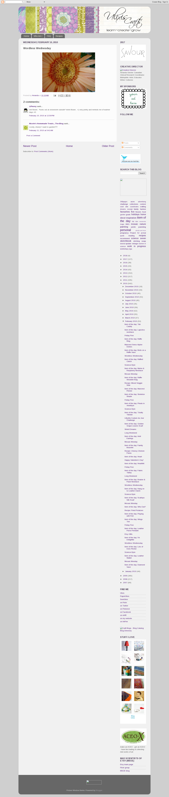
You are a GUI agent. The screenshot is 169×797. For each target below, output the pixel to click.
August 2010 (130, 300)
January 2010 (131, 571)
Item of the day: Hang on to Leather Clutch (134, 490)
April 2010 (129, 314)
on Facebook (125, 612)
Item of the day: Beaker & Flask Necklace (135, 481)
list (133, 221)
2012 (125, 276)
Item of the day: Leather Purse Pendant (134, 529)
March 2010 (130, 318)
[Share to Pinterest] (69, 95)
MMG (128, 224)
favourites (125, 212)
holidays (135, 214)
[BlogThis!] (62, 95)
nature (143, 224)
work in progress (136, 246)
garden (122, 215)
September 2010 (132, 297)
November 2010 (132, 290)
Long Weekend (131, 433)
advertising (142, 202)
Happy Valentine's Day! (134, 460)
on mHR (123, 615)
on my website (126, 618)
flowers (138, 212)
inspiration (131, 218)
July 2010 (129, 304)
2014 (125, 270)
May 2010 (129, 311)
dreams (123, 209)
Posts (125, 143)
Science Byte (130, 365)
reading (131, 236)
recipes (142, 235)
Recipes (59, 36)
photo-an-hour (141, 230)
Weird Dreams (130, 429)
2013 (125, 273)
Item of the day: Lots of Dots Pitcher (134, 548)
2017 (125, 259)
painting (124, 227)
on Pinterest (125, 609)
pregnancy (124, 233)
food (144, 212)
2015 (125, 266)
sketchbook (125, 241)
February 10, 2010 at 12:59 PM (41, 116)
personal (125, 230)
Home (26, 36)
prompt (143, 233)
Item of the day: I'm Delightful (132, 539)
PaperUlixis (124, 596)
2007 (125, 583)
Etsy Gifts (128, 534)
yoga (130, 249)
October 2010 (131, 293)
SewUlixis (124, 599)
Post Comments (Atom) (43, 151)
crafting (143, 207)
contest (143, 204)
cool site (124, 207)
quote (122, 236)
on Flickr (123, 603)
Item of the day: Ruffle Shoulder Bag (133, 379)
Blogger (99, 790)
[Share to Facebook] (67, 95)
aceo (133, 202)
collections (134, 204)
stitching (136, 241)
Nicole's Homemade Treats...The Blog (46, 124)
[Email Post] (55, 95)
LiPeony (32, 106)
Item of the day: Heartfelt (134, 463)
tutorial (122, 244)
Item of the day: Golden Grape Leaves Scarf (134, 425)
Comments (128, 147)
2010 (125, 283)
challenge (124, 204)
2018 (125, 256)
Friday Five (129, 335)
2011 (125, 280)
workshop (124, 249)
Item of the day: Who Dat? (135, 507)
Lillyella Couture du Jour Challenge (134, 419)
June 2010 (129, 307)
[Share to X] (64, 95)
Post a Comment (33, 136)
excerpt (129, 209)
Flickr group (125, 768)
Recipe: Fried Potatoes (134, 510)
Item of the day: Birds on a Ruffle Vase (135, 351)
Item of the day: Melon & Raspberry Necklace (134, 369)
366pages (123, 202)
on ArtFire (124, 622)
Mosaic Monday (131, 374)
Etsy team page (126, 764)
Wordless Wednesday (134, 356)
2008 (125, 579)
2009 (125, 576)
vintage (135, 244)
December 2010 (132, 287)
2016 (125, 263)
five (132, 212)
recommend (125, 238)
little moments (140, 221)
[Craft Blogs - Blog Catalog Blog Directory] (133, 631)
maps (122, 224)
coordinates (134, 207)
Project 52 (135, 233)
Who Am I (38, 36)
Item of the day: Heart (133, 457)
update (128, 244)
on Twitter (124, 606)
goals (128, 215)
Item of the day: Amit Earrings (133, 437)
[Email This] (59, 95)
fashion (143, 209)
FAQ (49, 36)
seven (143, 238)
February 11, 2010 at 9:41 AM (41, 130)
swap (144, 241)
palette (133, 227)
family (136, 209)
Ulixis (122, 593)
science (135, 238)
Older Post (108, 146)
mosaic (134, 224)
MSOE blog (125, 771)
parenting (142, 227)
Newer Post (30, 146)
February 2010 (131, 321)
